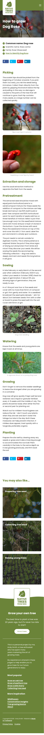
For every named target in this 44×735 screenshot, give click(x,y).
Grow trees (22, 631)
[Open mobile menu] (40, 5)
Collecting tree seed (16, 524)
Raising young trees (16, 557)
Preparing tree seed (16, 491)
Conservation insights (17, 701)
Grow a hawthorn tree (17, 683)
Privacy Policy (8, 724)
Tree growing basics (16, 704)
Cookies (17, 724)
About (10, 707)
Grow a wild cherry (15, 686)
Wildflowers (12, 699)
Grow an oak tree (15, 680)
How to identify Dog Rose (17, 53)
